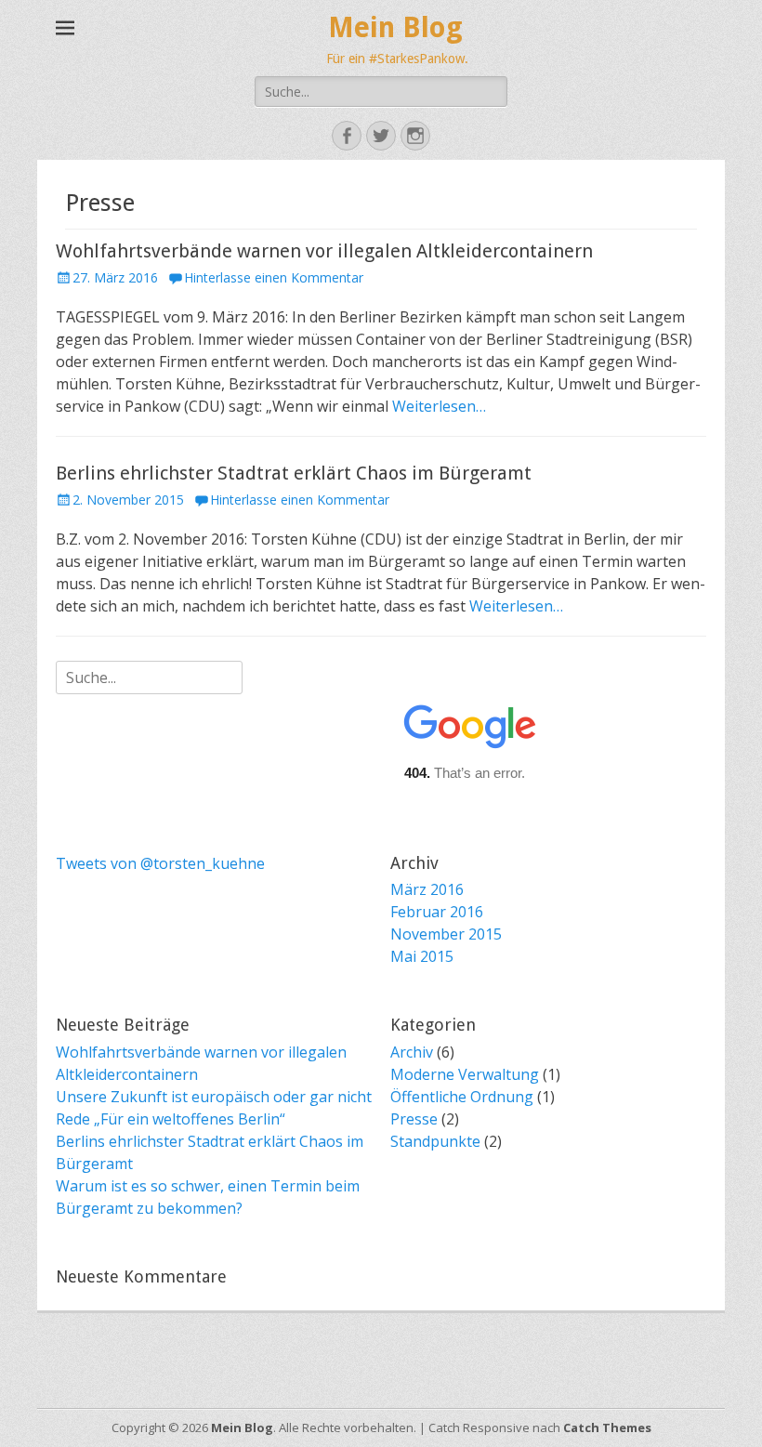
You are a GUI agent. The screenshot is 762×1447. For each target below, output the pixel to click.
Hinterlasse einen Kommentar (273, 277)
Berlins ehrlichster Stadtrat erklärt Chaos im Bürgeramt (294, 473)
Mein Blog (395, 27)
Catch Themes (607, 1427)
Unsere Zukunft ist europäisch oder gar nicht (214, 1096)
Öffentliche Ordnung (461, 1096)
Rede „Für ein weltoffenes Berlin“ (170, 1119)
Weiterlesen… (439, 406)
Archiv (411, 1052)
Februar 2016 (436, 911)
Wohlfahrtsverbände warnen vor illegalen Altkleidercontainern (324, 251)
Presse (414, 1119)
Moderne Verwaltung (464, 1074)
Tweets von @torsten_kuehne (160, 863)
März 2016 (427, 889)
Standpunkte (435, 1141)
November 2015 (446, 934)
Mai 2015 (421, 956)
